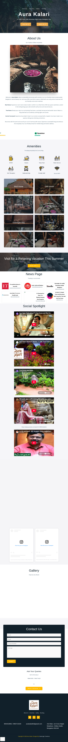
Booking (44, 8)
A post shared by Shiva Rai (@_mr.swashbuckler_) (47, 559)
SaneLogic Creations (45, 736)
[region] (34, 597)
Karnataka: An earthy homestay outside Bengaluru (60, 285)
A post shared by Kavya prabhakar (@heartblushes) (21, 559)
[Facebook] (29, 717)
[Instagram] (34, 717)
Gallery (38, 8)
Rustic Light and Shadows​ (37, 285)
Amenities (31, 8)
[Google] (38, 717)
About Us (24, 8)
